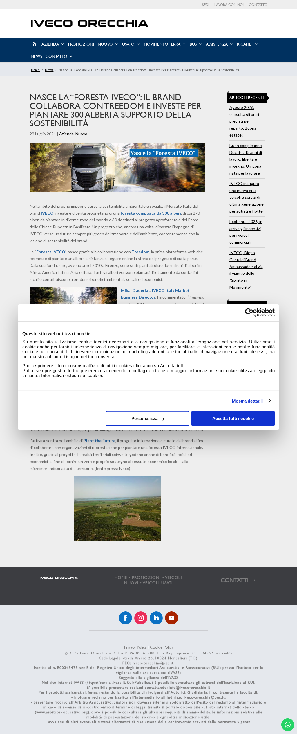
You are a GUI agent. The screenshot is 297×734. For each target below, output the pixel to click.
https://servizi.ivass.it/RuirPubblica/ (119, 682)
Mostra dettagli (247, 400)
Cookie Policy (161, 647)
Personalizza (144, 418)
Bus (193, 44)
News (36, 56)
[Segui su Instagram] (140, 617)
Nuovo (105, 44)
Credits (226, 653)
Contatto (258, 5)
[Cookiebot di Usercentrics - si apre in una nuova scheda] (249, 312)
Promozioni (81, 44)
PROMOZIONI (146, 577)
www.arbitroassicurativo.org (62, 712)
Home (35, 70)
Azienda (50, 44)
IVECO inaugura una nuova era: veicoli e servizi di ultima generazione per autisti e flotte (246, 197)
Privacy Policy (135, 647)
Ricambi (245, 44)
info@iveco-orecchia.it (189, 687)
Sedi (205, 5)
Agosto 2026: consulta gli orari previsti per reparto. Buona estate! (244, 121)
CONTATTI (235, 580)
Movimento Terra (162, 44)
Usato (128, 44)
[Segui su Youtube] (171, 617)
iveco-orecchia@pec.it (204, 697)
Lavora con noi (229, 5)
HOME (121, 577)
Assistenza (217, 44)
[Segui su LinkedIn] (156, 617)
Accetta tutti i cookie (233, 418)
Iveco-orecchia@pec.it (153, 662)
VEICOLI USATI (158, 582)
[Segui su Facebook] (125, 617)
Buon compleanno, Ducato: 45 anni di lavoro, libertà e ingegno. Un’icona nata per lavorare (246, 159)
